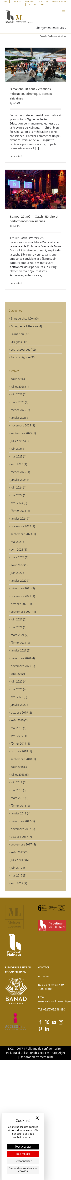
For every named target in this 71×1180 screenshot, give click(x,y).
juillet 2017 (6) (20, 860)
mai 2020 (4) (18, 689)
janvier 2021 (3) (20, 650)
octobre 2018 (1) (21, 751)
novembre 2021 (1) (23, 596)
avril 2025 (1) (19, 464)
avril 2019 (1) (19, 736)
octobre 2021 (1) (21, 604)
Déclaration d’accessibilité (37, 1057)
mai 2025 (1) (18, 456)
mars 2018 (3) (19, 798)
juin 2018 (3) (18, 782)
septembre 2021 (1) (23, 612)
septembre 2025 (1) (23, 433)
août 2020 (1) (19, 674)
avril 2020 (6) (19, 697)
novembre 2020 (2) (23, 666)
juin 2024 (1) (18, 487)
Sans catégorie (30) (23, 357)
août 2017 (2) (19, 852)
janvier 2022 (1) (20, 580)
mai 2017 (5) (18, 875)
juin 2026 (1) (18, 394)
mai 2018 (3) (18, 790)
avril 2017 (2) (19, 883)
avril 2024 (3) (19, 503)
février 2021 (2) (20, 643)
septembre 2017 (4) (23, 844)
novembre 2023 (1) (23, 526)
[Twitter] (47, 1022)
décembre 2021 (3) (23, 588)
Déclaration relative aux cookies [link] (22, 1170)
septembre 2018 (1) (23, 759)
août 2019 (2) (19, 720)
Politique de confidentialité (43, 1048)
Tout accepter (23, 1146)
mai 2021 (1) (18, 627)
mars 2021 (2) (19, 635)
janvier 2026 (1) (20, 418)
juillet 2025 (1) (20, 441)
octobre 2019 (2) (21, 712)
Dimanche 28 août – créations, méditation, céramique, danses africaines (31, 93)
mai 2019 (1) (18, 728)
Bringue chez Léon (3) (25, 318)
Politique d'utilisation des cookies (27, 1053)
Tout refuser (23, 1153)
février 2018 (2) (20, 806)
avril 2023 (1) (19, 549)
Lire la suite (15, 156)
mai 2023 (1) (18, 542)
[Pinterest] (40, 1029)
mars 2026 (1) (19, 402)
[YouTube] (54, 1022)
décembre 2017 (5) (23, 821)
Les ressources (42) (23, 349)
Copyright (58, 1053)
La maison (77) (20, 334)
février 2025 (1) (20, 472)
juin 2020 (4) (18, 681)
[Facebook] (40, 1022)
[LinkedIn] (47, 1029)
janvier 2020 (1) (20, 705)
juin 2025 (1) (18, 449)
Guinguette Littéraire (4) (26, 326)
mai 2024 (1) (18, 495)
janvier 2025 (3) (20, 480)
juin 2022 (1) (18, 573)
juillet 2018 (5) (20, 774)
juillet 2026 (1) (20, 387)
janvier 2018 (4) (20, 813)
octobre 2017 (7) (21, 837)
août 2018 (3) (19, 767)
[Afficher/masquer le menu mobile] (64, 12)
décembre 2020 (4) (23, 658)
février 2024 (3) (20, 511)
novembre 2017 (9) (23, 829)
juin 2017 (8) (18, 868)
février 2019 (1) (20, 743)
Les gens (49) (19, 342)
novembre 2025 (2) (23, 425)
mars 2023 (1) (19, 557)
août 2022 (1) (19, 565)
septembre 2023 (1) (23, 534)
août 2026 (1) (19, 379)
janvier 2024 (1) (20, 518)
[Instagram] (61, 1022)
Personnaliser (23, 1161)
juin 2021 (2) (18, 619)
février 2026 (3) (20, 410)
